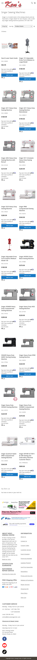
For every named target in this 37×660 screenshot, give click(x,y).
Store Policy (24, 593)
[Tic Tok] (18, 652)
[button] (2, 77)
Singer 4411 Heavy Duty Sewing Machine (9, 109)
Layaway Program (26, 563)
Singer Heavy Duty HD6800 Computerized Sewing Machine (26, 407)
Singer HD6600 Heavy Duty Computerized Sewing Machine (8, 308)
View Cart (23, 597)
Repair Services (25, 584)
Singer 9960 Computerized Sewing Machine (26, 208)
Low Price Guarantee (27, 567)
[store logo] (13, 4)
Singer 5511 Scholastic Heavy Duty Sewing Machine (26, 160)
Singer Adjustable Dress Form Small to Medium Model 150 (9, 258)
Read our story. (6, 559)
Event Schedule (25, 554)
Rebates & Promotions (27, 580)
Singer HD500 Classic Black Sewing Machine (26, 257)
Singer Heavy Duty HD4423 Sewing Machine (9, 406)
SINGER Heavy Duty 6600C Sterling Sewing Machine (8, 357)
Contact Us (24, 541)
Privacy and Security (26, 576)
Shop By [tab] (4, 26)
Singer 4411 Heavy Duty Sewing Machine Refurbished (27, 110)
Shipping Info (24, 589)
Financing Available (26, 558)
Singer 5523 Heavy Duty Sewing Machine (9, 207)
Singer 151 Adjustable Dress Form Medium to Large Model (26, 60)
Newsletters (24, 571)
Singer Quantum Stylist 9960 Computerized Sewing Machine (8, 456)
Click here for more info (9, 574)
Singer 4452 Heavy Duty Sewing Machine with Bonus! (9, 160)
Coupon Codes (25, 545)
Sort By (11, 26)
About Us (23, 537)
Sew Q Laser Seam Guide (9, 58)
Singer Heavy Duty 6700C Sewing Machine (27, 356)
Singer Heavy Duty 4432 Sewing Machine (27, 307)
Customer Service (26, 550)
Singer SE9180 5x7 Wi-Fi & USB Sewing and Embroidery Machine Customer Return (27, 457)
